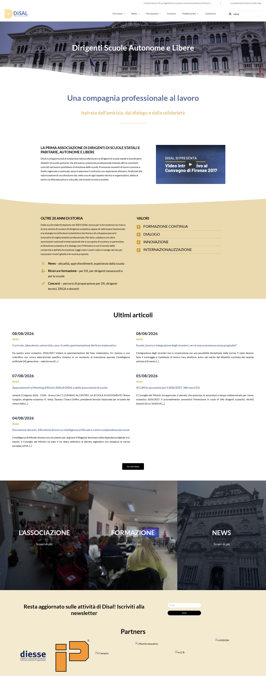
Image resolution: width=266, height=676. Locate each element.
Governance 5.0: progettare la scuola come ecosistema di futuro (119, 3)
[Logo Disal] (16, 10)
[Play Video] (190, 164)
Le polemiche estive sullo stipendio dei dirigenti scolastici (202, 3)
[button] (179, 226)
